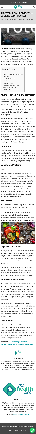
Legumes (6, 76)
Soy (7, 81)
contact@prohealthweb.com (21, 414)
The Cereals (9, 83)
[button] (32, 430)
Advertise (17, 2)
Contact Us (24, 2)
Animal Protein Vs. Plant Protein (13, 74)
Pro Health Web (7, 43)
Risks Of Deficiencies (9, 87)
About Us (11, 2)
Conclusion (6, 90)
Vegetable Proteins (9, 79)
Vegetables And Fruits (12, 85)
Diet (3, 41)
